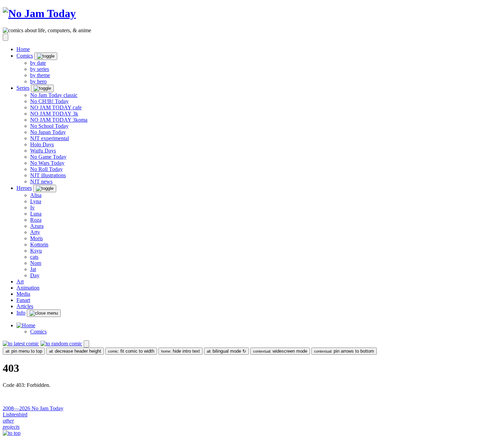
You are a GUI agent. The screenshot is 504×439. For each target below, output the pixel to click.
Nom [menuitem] (35, 263)
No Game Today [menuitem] (48, 157)
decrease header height (75, 351)
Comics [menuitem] (24, 56)
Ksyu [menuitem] (36, 251)
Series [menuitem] (22, 88)
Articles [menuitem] (24, 306)
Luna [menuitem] (35, 214)
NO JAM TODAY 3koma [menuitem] (58, 120)
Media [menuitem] (23, 294)
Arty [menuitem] (35, 232)
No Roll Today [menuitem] (46, 169)
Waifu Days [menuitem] (43, 151)
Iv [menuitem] (32, 207)
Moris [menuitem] (36, 238)
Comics (38, 331)
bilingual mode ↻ (226, 351)
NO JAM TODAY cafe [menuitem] (56, 107)
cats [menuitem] (34, 257)
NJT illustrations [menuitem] (48, 175)
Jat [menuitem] (33, 269)
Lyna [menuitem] (35, 201)
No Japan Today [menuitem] (48, 132)
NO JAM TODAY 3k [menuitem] (54, 114)
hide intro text (180, 351)
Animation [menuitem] (27, 288)
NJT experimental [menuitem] (49, 138)
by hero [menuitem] (38, 81)
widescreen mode (280, 351)
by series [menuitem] (39, 69)
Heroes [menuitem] (24, 188)
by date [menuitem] (38, 63)
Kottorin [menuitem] (39, 244)
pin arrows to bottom (344, 351)
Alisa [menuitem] (35, 195)
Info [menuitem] (20, 313)
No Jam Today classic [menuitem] (53, 95)
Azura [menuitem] (37, 226)
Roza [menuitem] (35, 220)
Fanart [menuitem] (23, 300)
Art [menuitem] (20, 281)
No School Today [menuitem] (49, 126)
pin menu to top (23, 351)
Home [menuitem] (23, 49)
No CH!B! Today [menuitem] (49, 101)
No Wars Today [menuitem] (47, 163)
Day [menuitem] (34, 275)
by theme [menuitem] (40, 75)
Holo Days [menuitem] (42, 144)
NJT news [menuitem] (41, 181)
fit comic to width (131, 351)
